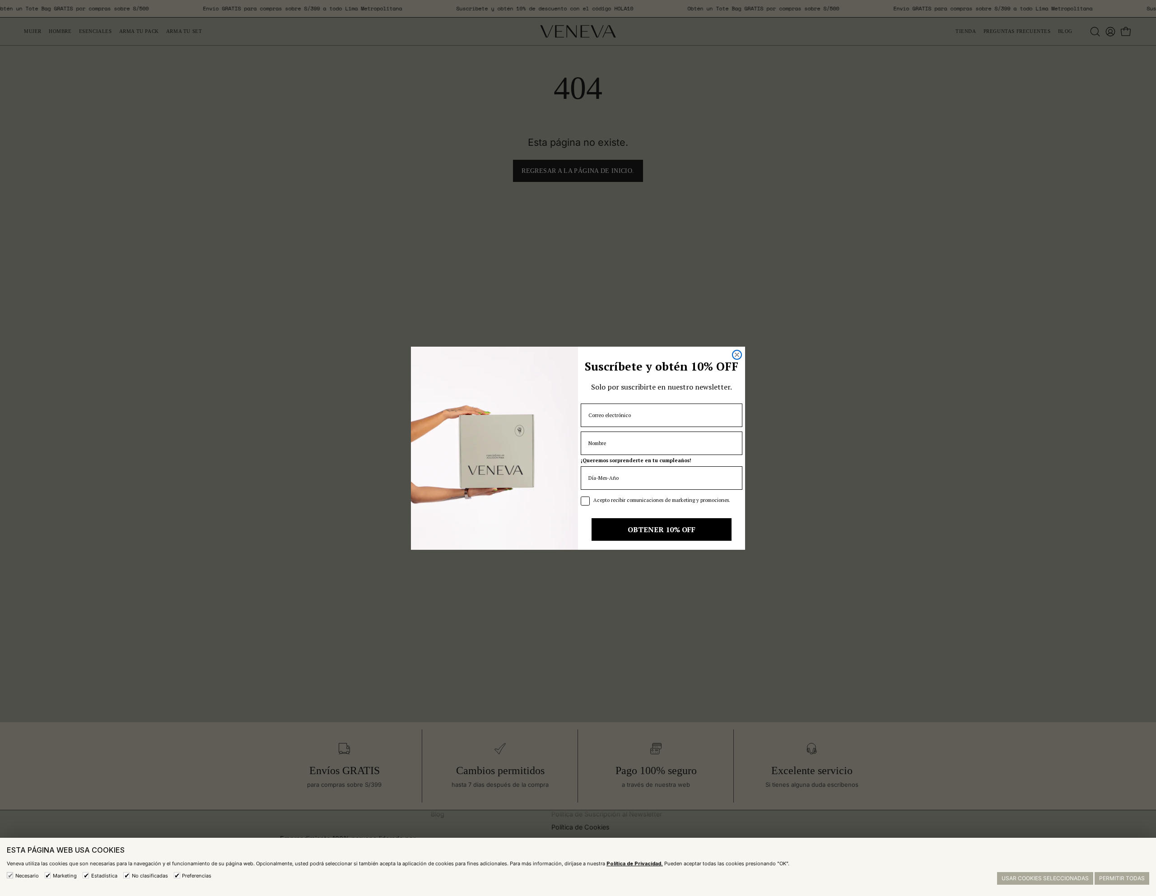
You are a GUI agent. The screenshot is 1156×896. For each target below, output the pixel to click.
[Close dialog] (736, 354)
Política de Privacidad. (634, 863)
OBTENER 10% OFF (661, 529)
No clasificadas (150, 876)
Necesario (27, 876)
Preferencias (196, 876)
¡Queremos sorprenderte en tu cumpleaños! (636, 460)
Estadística (104, 876)
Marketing (65, 876)
